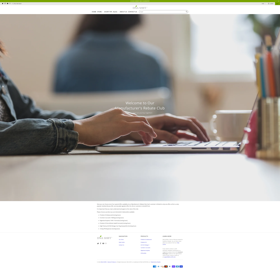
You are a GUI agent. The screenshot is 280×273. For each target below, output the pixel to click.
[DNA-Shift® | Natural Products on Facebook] (5, 3)
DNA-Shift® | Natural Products (108, 262)
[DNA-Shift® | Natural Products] (140, 7)
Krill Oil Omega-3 (145, 245)
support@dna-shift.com (169, 257)
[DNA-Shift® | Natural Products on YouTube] (7, 3)
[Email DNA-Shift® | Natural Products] (10, 3)
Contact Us (132, 12)
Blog (115, 12)
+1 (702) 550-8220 (16, 3)
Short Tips (108, 12)
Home (94, 12)
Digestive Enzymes (145, 250)
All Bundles (143, 253)
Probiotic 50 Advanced (146, 239)
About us (123, 12)
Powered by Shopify (155, 262)
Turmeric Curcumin (145, 247)
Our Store (121, 239)
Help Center (122, 242)
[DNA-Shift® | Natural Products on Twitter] (2, 3)
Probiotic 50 (143, 242)
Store (99, 12)
